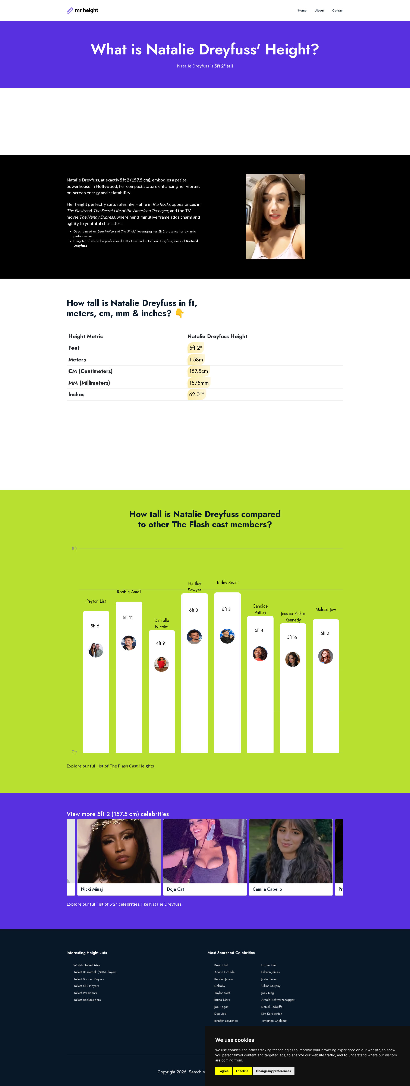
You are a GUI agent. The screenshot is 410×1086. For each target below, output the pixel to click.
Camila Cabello (183, 889)
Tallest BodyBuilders (87, 999)
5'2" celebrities (124, 903)
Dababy (219, 986)
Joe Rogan (221, 1006)
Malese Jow (326, 610)
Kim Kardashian (271, 1013)
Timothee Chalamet (274, 1020)
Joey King (267, 993)
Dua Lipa (220, 1013)
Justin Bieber (269, 979)
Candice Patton (260, 609)
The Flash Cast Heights (132, 765)
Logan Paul (268, 965)
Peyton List (96, 601)
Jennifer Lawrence (226, 1020)
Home (302, 10)
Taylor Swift (222, 993)
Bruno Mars (222, 999)
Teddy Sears (227, 583)
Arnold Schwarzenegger (277, 999)
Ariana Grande (224, 972)
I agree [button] (223, 1071)
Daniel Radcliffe (272, 1006)
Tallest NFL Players (86, 986)
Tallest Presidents (85, 993)
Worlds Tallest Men (86, 965)
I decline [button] (242, 1071)
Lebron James (270, 972)
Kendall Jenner (223, 979)
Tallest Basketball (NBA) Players (95, 972)
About (319, 10)
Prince (261, 889)
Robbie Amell (129, 592)
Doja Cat (91, 889)
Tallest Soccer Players (88, 979)
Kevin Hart (221, 965)
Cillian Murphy (270, 986)
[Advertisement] (195, 121)
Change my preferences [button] (273, 1071)
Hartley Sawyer (194, 586)
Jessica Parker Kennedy (293, 617)
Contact (337, 10)
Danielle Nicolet (161, 623)
